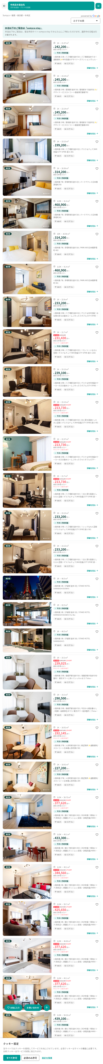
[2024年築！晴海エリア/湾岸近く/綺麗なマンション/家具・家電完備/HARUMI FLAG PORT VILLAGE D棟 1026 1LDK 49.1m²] (51, 992)
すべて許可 (11, 1057)
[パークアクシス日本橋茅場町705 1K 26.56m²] (51, 180)
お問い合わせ (33, 1007)
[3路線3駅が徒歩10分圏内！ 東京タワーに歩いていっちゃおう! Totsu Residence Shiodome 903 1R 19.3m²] (51, 672)
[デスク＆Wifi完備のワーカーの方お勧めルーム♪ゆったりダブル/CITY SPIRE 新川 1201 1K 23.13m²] (51, 381)
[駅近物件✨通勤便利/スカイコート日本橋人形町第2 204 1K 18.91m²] (51, 777)
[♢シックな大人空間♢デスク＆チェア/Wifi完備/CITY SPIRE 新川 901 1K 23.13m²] (51, 525)
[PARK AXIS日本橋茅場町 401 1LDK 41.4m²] (51, 279)
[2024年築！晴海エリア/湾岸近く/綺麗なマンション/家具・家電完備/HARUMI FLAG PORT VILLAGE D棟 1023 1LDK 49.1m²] (51, 881)
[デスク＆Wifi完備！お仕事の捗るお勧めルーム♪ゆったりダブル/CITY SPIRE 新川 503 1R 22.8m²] (51, 312)
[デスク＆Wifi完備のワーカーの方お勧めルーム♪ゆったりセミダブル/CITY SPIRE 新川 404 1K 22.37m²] (51, 453)
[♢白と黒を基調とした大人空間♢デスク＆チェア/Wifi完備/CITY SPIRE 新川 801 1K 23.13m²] (51, 558)
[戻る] (4, 6)
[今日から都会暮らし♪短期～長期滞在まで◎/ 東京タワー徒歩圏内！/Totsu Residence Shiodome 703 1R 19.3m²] (51, 707)
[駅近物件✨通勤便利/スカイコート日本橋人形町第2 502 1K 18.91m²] (51, 742)
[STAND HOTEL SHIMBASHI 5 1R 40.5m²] (51, 640)
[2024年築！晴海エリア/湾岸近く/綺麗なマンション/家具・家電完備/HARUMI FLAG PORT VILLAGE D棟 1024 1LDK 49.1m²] (51, 846)
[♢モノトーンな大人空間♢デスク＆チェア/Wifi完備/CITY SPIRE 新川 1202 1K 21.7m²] (51, 346)
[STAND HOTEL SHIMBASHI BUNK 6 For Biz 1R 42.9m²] (51, 614)
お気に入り (15, 1007)
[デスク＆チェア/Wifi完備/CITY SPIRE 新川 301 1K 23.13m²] (51, 151)
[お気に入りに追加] (97, 43)
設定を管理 (47, 1057)
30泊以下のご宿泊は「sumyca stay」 (24, 28)
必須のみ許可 (30, 1057)
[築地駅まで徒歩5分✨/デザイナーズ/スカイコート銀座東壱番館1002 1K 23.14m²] (51, 121)
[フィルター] (98, 6)
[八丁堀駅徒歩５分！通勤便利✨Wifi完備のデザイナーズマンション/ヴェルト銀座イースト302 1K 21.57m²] (51, 55)
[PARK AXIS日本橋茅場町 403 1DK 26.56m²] (51, 246)
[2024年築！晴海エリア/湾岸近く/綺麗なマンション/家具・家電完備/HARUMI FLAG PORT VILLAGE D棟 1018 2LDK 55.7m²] (51, 918)
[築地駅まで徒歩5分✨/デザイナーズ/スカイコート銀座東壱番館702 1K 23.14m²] (51, 88)
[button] (85, 21)
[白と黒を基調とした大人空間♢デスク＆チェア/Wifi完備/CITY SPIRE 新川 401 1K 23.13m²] (51, 416)
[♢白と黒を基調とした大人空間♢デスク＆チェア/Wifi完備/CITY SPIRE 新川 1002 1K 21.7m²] (51, 490)
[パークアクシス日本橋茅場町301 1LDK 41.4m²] (51, 213)
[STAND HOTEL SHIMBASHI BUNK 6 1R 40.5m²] (51, 588)
